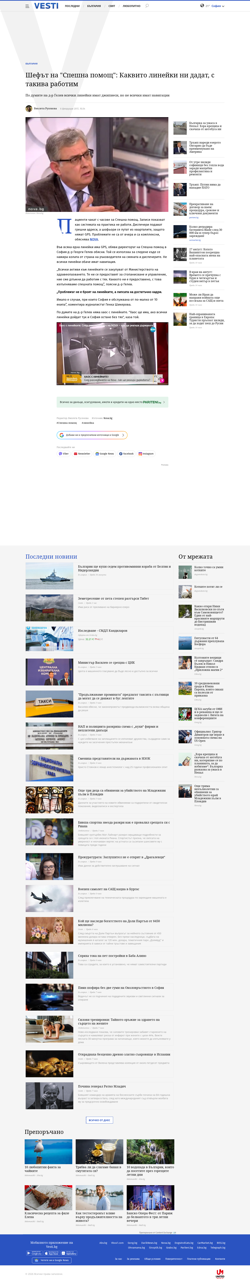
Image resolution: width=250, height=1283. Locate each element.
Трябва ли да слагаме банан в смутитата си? (98, 1169)
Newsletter (84, 453)
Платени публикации (198, 1258)
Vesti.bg (46, 6)
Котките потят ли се (208, 587)
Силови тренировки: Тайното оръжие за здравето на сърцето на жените (119, 1021)
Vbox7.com (117, 1242)
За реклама (133, 1258)
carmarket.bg (195, 240)
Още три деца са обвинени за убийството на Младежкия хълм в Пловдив (122, 792)
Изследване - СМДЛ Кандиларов (102, 630)
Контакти (220, 1258)
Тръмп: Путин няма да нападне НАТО (205, 186)
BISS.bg (221, 1242)
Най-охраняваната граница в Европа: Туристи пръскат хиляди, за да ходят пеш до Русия (206, 318)
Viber (66, 453)
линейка (88, 422)
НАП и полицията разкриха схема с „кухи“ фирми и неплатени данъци (118, 728)
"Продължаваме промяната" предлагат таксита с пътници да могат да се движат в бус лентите (123, 696)
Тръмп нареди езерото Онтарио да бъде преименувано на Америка (205, 147)
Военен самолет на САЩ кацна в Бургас (108, 889)
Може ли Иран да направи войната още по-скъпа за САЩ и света (206, 298)
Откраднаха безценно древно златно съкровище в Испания (124, 1054)
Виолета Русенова (45, 108)
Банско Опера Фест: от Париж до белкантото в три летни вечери (150, 1216)
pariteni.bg (193, 217)
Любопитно (131, 6)
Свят (112, 6)
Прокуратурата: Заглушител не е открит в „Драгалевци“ (121, 857)
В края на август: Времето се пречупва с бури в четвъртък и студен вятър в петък (205, 276)
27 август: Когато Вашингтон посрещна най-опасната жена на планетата (204, 253)
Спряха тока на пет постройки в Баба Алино (112, 956)
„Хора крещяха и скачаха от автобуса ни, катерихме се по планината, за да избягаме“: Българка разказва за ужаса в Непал (208, 763)
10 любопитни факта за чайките (43, 1169)
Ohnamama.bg (136, 1247)
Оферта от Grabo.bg (87, 635)
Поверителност (173, 1258)
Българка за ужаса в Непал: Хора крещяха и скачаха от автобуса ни (205, 126)
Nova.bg (108, 418)
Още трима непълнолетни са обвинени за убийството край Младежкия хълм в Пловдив (207, 793)
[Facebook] (225, 1263)
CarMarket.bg (205, 1242)
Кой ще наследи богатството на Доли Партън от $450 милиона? (119, 923)
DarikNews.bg (149, 1242)
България (94, 6)
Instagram (148, 453)
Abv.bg (103, 1242)
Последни (72, 6)
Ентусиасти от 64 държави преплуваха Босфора (209, 641)
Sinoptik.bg (155, 1247)
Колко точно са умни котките (208, 568)
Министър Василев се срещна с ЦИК (106, 662)
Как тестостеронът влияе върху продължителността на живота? (99, 1216)
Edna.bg (201, 1247)
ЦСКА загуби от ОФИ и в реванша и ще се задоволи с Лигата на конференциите (208, 713)
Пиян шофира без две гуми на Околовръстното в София (121, 988)
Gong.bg (132, 1242)
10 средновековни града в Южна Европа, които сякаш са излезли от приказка (208, 689)
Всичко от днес (99, 1120)
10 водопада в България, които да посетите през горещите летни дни (150, 1170)
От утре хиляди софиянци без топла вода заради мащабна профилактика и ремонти (206, 168)
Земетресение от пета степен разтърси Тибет (113, 598)
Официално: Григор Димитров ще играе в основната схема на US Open (209, 736)
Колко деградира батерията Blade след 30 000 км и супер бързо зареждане (205, 231)
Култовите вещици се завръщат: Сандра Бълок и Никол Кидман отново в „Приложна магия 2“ (208, 664)
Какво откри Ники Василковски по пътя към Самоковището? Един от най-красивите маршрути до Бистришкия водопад (209, 615)
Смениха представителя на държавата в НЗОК (114, 758)
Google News (107, 453)
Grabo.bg (171, 1247)
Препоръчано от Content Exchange (155, 1232)
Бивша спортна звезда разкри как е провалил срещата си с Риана (124, 824)
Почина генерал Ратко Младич (102, 1086)
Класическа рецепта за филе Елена (47, 1215)
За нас (118, 1258)
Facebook (128, 453)
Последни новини (51, 556)
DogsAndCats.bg (184, 1242)
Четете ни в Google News (55, 1260)
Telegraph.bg (218, 1247)
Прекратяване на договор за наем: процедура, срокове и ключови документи (204, 208)
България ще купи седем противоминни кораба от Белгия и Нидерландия (124, 568)
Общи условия (152, 1258)
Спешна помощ (67, 422)
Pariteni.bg (187, 1247)
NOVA (94, 239)
